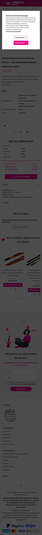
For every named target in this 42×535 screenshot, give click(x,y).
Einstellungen (19, 37)
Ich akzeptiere (20, 43)
